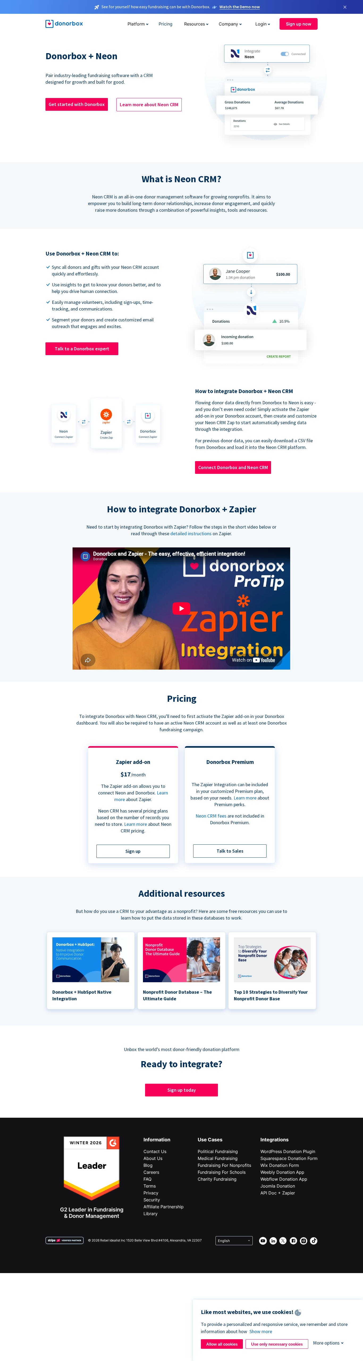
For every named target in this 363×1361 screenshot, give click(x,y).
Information (156, 1139)
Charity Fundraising (217, 1179)
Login (261, 24)
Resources (194, 24)
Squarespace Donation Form (289, 1158)
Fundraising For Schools (222, 1172)
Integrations (274, 1139)
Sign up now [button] (298, 24)
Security (151, 1199)
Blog (148, 1165)
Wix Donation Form (279, 1165)
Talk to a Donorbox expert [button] (82, 349)
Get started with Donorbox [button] (77, 104)
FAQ (147, 1179)
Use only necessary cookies (277, 1344)
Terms (149, 1186)
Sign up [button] (133, 851)
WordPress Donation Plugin (287, 1151)
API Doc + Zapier (277, 1193)
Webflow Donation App (283, 1179)
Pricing (165, 24)
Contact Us (154, 1151)
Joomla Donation (277, 1186)
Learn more (135, 824)
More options (326, 1343)
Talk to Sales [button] (230, 851)
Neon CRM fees (211, 816)
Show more (261, 1331)
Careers (151, 1172)
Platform (136, 24)
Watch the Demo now (240, 6)
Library (150, 1213)
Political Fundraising (218, 1151)
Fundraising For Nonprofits (224, 1165)
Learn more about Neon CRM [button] (149, 104)
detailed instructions (191, 533)
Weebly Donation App (282, 1172)
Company (228, 24)
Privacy (150, 1193)
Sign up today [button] (181, 1090)
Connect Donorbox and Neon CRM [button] (233, 467)
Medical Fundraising (218, 1158)
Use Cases (210, 1139)
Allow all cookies (222, 1344)
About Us (152, 1158)
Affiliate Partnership (163, 1206)
